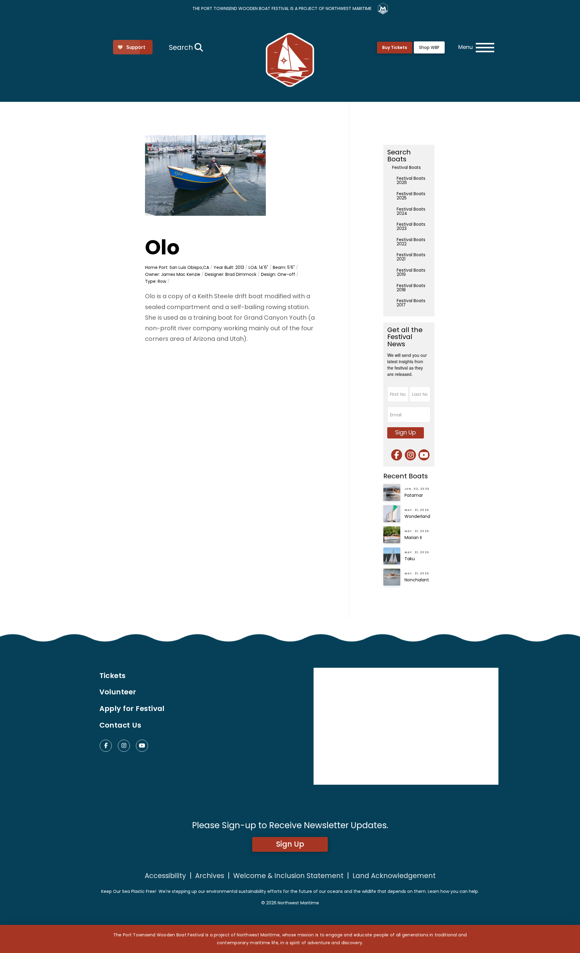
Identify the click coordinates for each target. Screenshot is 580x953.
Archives (209, 875)
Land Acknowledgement (394, 875)
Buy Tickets (394, 47)
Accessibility (165, 875)
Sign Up (405, 432)
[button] (185, 47)
